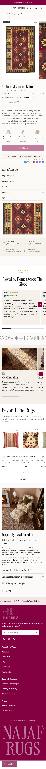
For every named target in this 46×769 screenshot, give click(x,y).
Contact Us (6, 657)
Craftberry (31, 720)
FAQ (3, 662)
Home (4, 14)
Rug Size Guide (8, 672)
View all (23, 479)
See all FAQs (7, 591)
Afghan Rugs (11, 14)
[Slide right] (28, 472)
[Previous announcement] (6, 2)
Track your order (8, 694)
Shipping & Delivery (9, 689)
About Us (5, 652)
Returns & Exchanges (10, 684)
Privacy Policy (7, 710)
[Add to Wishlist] (35, 23)
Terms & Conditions (9, 705)
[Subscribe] (36, 632)
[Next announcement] (39, 2)
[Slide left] (17, 472)
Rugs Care (6, 667)
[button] (4, 8)
